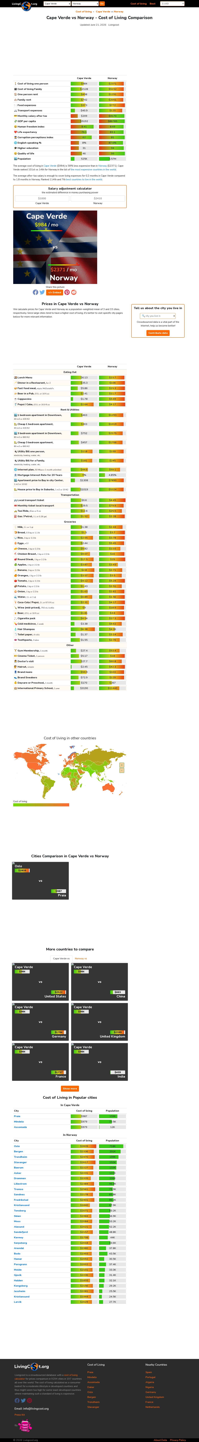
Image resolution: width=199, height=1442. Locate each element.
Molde (18, 1270)
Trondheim (20, 1157)
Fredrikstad (21, 1200)
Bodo (17, 1253)
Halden (18, 1280)
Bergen (18, 1151)
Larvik (17, 1302)
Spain (149, 1372)
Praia (17, 1116)
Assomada (20, 1127)
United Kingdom (155, 1397)
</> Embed (54, 292)
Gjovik (17, 1275)
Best (152, 3)
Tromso (18, 1189)
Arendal (19, 1248)
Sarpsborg (20, 1243)
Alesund (19, 1227)
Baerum (18, 1167)
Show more (70, 1088)
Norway (118, 11)
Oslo (17, 1146)
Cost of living (139, 3)
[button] (35, 292)
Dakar (90, 1387)
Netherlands (153, 1407)
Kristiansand (21, 1205)
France (149, 1402)
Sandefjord (21, 1232)
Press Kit (20, 1415)
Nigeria (150, 1387)
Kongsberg (21, 1286)
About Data (160, 1440)
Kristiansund (21, 1296)
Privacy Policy (178, 1440)
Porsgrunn (20, 1264)
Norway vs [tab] (81, 958)
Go (102, 3)
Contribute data (158, 333)
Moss (17, 1221)
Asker (17, 1173)
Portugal (150, 1377)
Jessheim (19, 1291)
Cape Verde (103, 11)
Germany (151, 1392)
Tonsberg (20, 1210)
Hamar (18, 1259)
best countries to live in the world (84, 179)
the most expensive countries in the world (93, 169)
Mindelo (19, 1121)
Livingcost (113, 25)
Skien (17, 1216)
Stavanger (20, 1162)
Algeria (150, 1382)
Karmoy (18, 1237)
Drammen (20, 1178)
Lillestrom (20, 1184)
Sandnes (19, 1194)
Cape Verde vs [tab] (61, 958)
